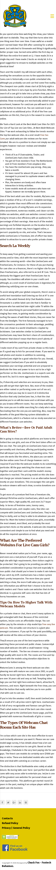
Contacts (7, 818)
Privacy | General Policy (16, 827)
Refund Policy (10, 823)
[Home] (15, 16)
